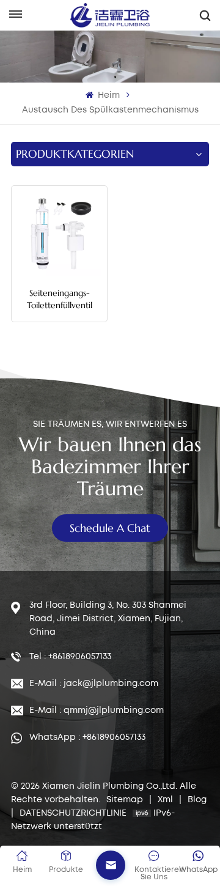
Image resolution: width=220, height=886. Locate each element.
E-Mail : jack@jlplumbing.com (93, 683)
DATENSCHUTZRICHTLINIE (73, 813)
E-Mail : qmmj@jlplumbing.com (96, 710)
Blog (197, 799)
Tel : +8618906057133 (70, 656)
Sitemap (125, 799)
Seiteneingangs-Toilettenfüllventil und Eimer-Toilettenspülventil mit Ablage (59, 299)
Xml (165, 799)
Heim (107, 95)
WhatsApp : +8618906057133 (87, 737)
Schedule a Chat (110, 528)
